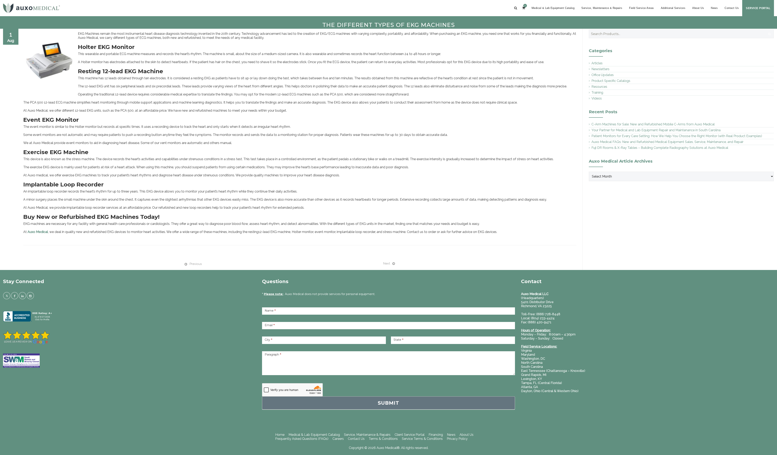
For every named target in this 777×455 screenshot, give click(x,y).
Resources (599, 87)
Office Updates (602, 75)
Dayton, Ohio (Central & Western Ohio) (550, 391)
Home (279, 435)
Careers (338, 439)
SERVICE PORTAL (758, 8)
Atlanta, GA (529, 387)
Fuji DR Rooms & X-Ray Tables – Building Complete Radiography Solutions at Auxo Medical (659, 148)
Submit (388, 403)
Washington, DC (533, 359)
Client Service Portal (410, 435)
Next (386, 263)
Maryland (528, 355)
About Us (698, 8)
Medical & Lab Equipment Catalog (553, 8)
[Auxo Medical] (31, 8)
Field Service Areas (641, 8)
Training (597, 92)
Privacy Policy (457, 439)
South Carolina (532, 367)
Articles (597, 63)
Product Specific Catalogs (610, 81)
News (714, 8)
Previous (196, 264)
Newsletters (600, 69)
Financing (436, 435)
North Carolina (531, 363)
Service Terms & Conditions (422, 439)
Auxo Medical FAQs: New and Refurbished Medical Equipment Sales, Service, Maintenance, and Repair (667, 142)
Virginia (526, 350)
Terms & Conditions (383, 439)
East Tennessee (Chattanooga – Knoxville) (553, 371)
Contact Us (732, 8)
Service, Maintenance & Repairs (601, 8)
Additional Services (673, 8)
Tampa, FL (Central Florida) (541, 383)
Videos (596, 98)
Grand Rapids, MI (533, 375)
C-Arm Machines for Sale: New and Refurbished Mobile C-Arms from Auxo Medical (653, 124)
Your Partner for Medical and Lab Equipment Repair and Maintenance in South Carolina (656, 130)
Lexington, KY (531, 379)
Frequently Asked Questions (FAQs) (301, 439)
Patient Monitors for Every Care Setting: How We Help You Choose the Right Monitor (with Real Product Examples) (676, 136)
